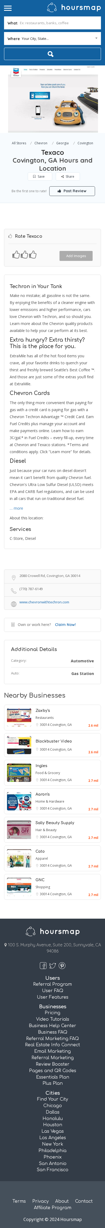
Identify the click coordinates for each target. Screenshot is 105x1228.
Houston (52, 1124)
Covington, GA (61, 724)
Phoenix (53, 1157)
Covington (85, 143)
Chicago (52, 1105)
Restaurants (45, 717)
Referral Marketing (53, 1057)
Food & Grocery (48, 773)
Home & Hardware (50, 801)
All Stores (19, 143)
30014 (45, 724)
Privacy (40, 1201)
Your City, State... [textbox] (35, 38)
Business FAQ (52, 1032)
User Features (52, 997)
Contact (84, 1201)
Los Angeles (52, 1137)
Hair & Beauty (46, 830)
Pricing (52, 1012)
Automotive (82, 660)
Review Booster (52, 1064)
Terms (19, 1201)
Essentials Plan (52, 1077)
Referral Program (52, 984)
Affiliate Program (52, 1207)
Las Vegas (52, 1131)
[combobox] (52, 38)
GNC (40, 880)
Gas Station (82, 673)
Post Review (74, 190)
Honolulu (53, 1118)
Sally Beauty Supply (55, 823)
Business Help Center (52, 1025)
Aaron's (43, 794)
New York (52, 1144)
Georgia (62, 143)
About (62, 1201)
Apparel (42, 858)
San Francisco (52, 1169)
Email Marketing (52, 1051)
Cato (40, 851)
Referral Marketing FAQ (52, 1038)
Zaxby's (43, 711)
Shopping (43, 887)
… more (16, 508)
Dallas (53, 1112)
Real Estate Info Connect (52, 1044)
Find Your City (52, 1099)
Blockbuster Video (54, 741)
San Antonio (52, 1163)
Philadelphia (52, 1150)
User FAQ (52, 990)
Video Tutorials (52, 1019)
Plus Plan (53, 1083)
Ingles (41, 766)
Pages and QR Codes (52, 1070)
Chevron (40, 143)
